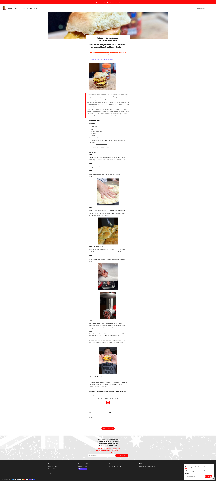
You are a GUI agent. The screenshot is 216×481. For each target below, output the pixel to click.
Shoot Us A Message (52, 471)
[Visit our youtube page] (120, 466)
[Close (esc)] (212, 465)
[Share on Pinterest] (124, 395)
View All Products (51, 468)
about (23, 8)
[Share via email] (126, 395)
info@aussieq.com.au (82, 466)
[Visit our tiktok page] (117, 466)
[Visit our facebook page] (109, 466)
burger (106, 398)
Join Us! (49, 473)
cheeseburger (113, 398)
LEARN (35, 8)
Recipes (29, 8)
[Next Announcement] (139, 2)
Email (110, 412)
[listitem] (126, 2)
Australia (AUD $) (200, 8)
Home (10, 8)
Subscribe (208, 476)
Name (90, 412)
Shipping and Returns (52, 466)
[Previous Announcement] (77, 2)
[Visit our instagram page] (112, 466)
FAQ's (49, 470)
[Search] (208, 8)
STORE (15, 8)
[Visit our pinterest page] (114, 466)
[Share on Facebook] (122, 395)
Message (91, 417)
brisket (100, 398)
